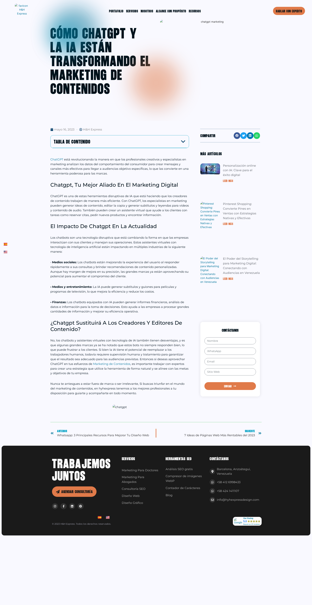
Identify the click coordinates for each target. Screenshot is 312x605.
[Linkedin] (72, 506)
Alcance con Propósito (171, 11)
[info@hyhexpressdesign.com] (212, 500)
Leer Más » (228, 180)
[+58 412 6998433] (212, 482)
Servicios (132, 11)
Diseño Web (131, 496)
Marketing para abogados (133, 479)
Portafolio (116, 11)
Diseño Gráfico (132, 503)
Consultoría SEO (133, 489)
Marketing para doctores (140, 470)
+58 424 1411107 (228, 491)
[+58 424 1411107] (212, 491)
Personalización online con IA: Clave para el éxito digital (239, 170)
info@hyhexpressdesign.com (238, 500)
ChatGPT (57, 159)
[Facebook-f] (63, 506)
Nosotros (147, 11)
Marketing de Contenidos (111, 364)
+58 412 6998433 (228, 482)
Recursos (195, 11)
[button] (183, 141)
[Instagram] (55, 506)
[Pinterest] (81, 506)
